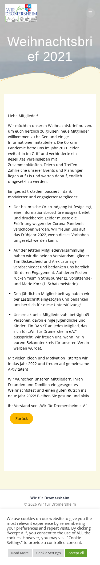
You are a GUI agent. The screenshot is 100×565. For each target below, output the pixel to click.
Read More (20, 552)
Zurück (21, 418)
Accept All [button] (76, 552)
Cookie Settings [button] (48, 552)
